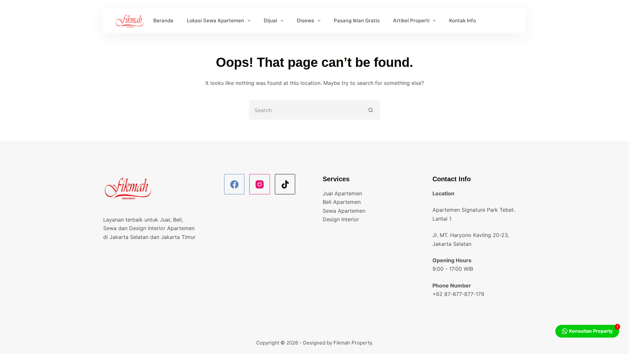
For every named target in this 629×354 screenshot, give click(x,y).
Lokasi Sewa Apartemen (215, 20)
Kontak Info (462, 20)
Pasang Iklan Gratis (357, 20)
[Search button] (371, 110)
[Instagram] (259, 184)
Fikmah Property (353, 343)
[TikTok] (285, 184)
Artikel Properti (411, 20)
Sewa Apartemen (344, 210)
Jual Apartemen (342, 193)
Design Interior (341, 219)
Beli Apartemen (342, 202)
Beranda (163, 20)
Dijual (270, 20)
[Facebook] (234, 184)
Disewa (305, 20)
